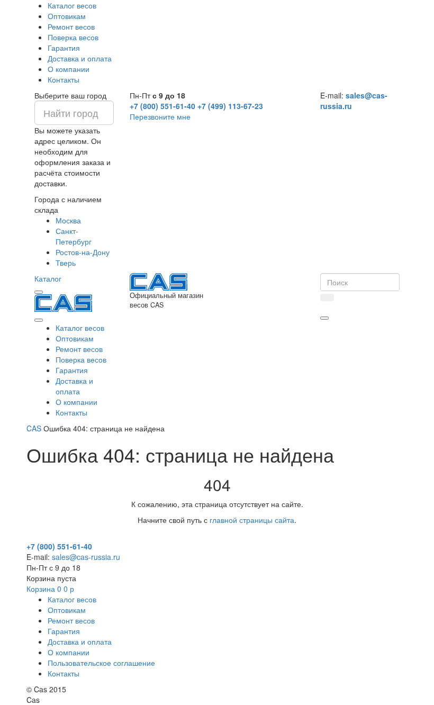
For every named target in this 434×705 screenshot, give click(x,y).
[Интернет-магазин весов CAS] (63, 301)
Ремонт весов (71, 26)
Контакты (63, 79)
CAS (33, 428)
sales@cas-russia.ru (86, 557)
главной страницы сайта (252, 519)
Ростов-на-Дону (83, 252)
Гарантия (64, 47)
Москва (68, 220)
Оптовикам (67, 16)
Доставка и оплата (80, 58)
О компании (68, 69)
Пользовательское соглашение (101, 662)
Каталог (47, 278)
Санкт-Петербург (74, 236)
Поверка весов (73, 37)
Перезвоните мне (160, 116)
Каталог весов (72, 5)
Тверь (66, 262)
